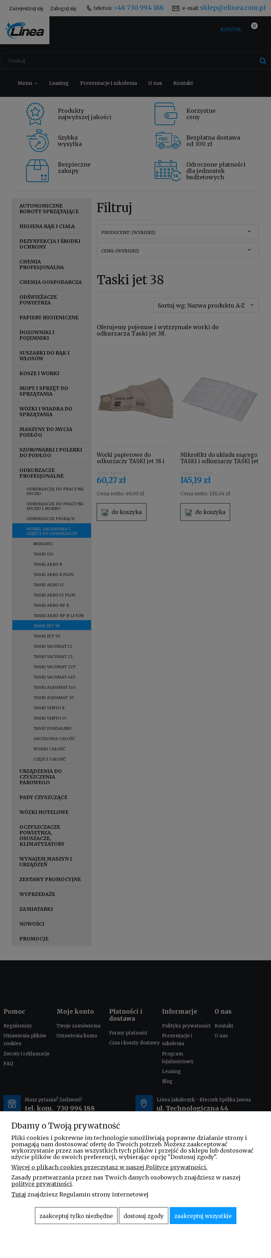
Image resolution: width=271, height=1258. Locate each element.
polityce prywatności (41, 1183)
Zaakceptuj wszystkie (203, 1216)
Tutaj (18, 1194)
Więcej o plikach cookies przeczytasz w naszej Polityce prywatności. (109, 1167)
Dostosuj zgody (144, 1216)
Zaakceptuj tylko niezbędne (76, 1216)
